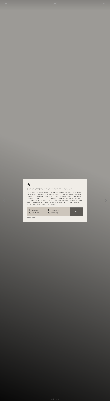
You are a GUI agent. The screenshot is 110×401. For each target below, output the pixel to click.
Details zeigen (31, 217)
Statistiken (35, 213)
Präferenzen (55, 210)
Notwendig (35, 210)
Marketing (54, 213)
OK (76, 212)
